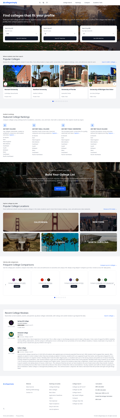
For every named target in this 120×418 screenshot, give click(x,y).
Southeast (6, 146)
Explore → (12, 135)
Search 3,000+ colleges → (109, 62)
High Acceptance (54, 404)
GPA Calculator (99, 387)
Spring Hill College (23, 321)
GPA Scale (98, 399)
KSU (82, 283)
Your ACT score (47, 31)
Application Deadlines (55, 395)
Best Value (52, 392)
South (5, 148)
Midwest (5, 150)
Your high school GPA (87, 31)
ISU (45, 283)
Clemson (16, 283)
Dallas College (22, 348)
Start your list (60, 188)
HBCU (51, 398)
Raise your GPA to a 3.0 (102, 393)
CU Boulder (99, 283)
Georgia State (74, 283)
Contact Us (29, 392)
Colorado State (110, 283)
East (4, 139)
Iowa (50, 283)
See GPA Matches (98, 38)
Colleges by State (77, 404)
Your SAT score (8, 31)
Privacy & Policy (20, 416)
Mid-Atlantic (6, 144)
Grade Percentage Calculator (103, 396)
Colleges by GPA (77, 389)
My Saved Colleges (77, 395)
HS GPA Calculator (100, 390)
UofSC (24, 283)
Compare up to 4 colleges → (108, 265)
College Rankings (54, 387)
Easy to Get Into (54, 406)
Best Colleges (53, 389)
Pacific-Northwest (8, 156)
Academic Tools (97, 2)
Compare (87, 2)
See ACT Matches (60, 38)
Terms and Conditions (8, 416)
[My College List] (47, 2)
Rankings (78, 2)
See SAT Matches (21, 38)
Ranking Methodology (32, 389)
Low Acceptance (54, 409)
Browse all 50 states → (110, 209)
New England (7, 141)
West (4, 152)
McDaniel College (23, 333)
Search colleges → (109, 316)
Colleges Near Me (77, 401)
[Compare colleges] (43, 2)
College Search (76, 392)
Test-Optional (53, 401)
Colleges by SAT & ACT (79, 387)
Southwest (6, 154)
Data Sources (30, 387)
